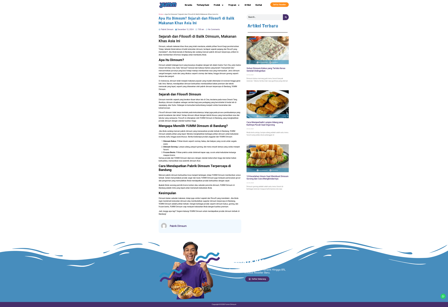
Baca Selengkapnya (254, 85)
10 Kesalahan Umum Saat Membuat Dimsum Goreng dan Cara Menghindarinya (267, 177)
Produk (217, 5)
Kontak (259, 5)
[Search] (286, 17)
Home (161, 14)
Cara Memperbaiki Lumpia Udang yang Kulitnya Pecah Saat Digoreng (265, 123)
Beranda (188, 5)
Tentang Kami (203, 5)
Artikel (248, 5)
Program (232, 5)
